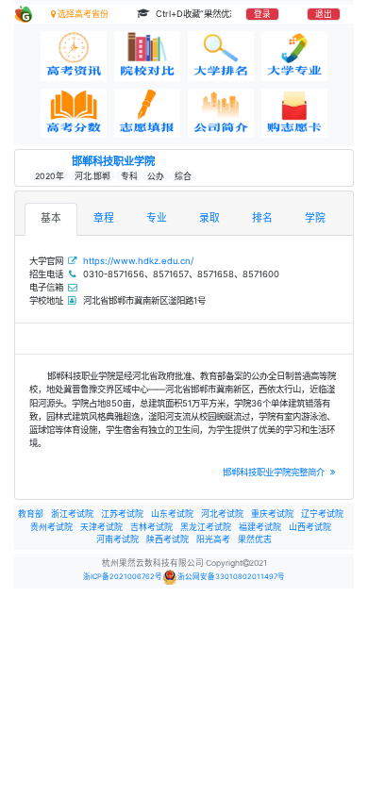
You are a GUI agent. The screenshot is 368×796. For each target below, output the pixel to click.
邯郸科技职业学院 (113, 161)
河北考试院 (222, 513)
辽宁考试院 (322, 513)
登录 (262, 14)
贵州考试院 (51, 527)
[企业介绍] (221, 113)
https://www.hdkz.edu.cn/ (138, 261)
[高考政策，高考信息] (73, 56)
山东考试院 (172, 513)
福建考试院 (260, 527)
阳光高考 (213, 539)
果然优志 (255, 539)
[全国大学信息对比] (147, 56)
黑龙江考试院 (205, 527)
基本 (51, 218)
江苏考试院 (122, 513)
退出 (323, 14)
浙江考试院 (72, 513)
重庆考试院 (272, 513)
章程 (103, 218)
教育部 (30, 513)
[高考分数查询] (73, 113)
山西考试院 (310, 527)
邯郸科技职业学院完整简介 (275, 472)
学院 (315, 218)
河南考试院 (117, 539)
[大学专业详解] (294, 56)
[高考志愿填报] (147, 113)
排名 (262, 218)
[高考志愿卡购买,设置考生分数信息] (294, 113)
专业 (156, 218)
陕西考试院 (167, 539)
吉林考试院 (151, 527)
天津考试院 (101, 527)
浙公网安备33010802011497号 (231, 576)
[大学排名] (221, 56)
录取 (209, 218)
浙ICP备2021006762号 (122, 576)
